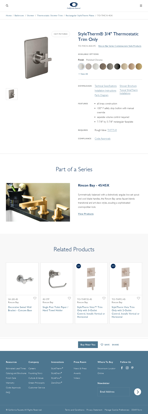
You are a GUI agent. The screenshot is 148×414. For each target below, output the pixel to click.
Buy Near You (88, 344)
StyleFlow (56, 378)
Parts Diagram (101, 95)
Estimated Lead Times (16, 368)
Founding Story (35, 373)
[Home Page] (74, 5)
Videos (77, 378)
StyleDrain (56, 373)
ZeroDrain (56, 383)
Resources (11, 362)
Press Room (80, 362)
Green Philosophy (36, 383)
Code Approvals (102, 138)
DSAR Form (137, 410)
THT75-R (112, 130)
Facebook (122, 368)
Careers (32, 368)
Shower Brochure (128, 86)
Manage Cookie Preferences (117, 410)
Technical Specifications (106, 86)
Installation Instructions (105, 90)
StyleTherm (57, 368)
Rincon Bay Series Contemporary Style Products (119, 46)
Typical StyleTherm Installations (129, 92)
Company (33, 362)
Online (101, 373)
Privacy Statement (94, 410)
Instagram (127, 368)
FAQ (8, 392)
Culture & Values (35, 378)
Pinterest (132, 368)
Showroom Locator (106, 368)
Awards (77, 373)
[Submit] (137, 391)
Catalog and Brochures (16, 373)
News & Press (80, 368)
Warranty (10, 383)
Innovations (57, 362)
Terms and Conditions (74, 410)
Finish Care (11, 378)
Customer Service (36, 387)
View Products (86, 213)
